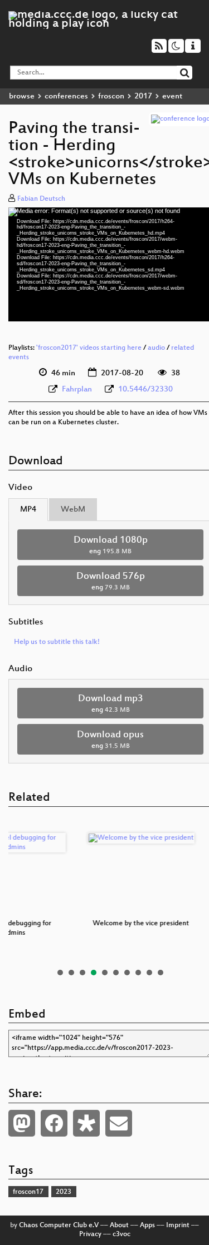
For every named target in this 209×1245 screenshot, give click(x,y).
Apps (147, 1225)
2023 (63, 1192)
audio (156, 348)
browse (22, 96)
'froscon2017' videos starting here (89, 348)
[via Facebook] (54, 1123)
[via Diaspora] (86, 1123)
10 (160, 972)
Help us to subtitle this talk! (57, 642)
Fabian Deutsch (41, 199)
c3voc (121, 1234)
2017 (143, 96)
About (119, 1225)
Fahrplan (77, 389)
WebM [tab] (73, 509)
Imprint (177, 1225)
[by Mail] (118, 1123)
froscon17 (28, 1192)
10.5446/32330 (145, 389)
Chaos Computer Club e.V (59, 1225)
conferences (66, 96)
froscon (111, 96)
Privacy (90, 1234)
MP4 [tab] (28, 509)
